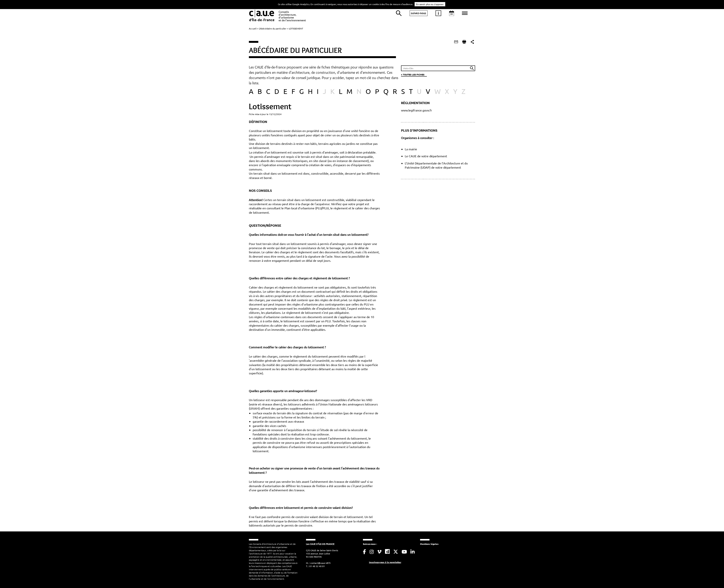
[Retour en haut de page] (713, 577)
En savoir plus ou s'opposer (430, 4)
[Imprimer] (464, 42)
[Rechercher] (399, 13)
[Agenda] (451, 13)
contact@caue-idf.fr (320, 562)
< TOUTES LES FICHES (412, 74)
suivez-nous (418, 13)
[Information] (438, 13)
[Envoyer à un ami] (456, 42)
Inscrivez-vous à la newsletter (385, 562)
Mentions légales (429, 543)
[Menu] (465, 13)
